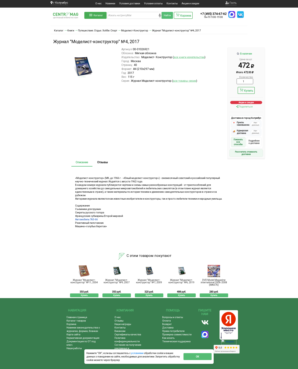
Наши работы (74, 348)
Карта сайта (73, 334)
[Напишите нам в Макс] (231, 14)
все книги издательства (189, 57)
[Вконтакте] (205, 322)
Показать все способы (238, 142)
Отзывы (102, 162)
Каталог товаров (76, 320)
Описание (82, 162)
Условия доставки (129, 3)
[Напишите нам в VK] (240, 14)
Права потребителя (173, 331)
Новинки (110, 3)
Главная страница (77, 317)
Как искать (168, 338)
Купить (248, 90)
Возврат (167, 324)
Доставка (167, 327)
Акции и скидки (190, 3)
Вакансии (120, 331)
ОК (197, 356)
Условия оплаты (153, 3)
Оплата (166, 320)
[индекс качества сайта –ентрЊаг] (228, 343)
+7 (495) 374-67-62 (213, 14)
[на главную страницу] (67, 22)
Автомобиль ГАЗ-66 (86, 219)
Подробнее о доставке (254, 142)
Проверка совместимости (177, 334)
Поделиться (245, 106)
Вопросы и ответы (172, 317)
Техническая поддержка (176, 341)
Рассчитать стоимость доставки (246, 153)
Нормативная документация (83, 338)
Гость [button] (233, 2)
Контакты (172, 3)
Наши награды (123, 324)
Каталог (98, 15)
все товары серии (184, 80)
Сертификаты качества (128, 334)
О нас (98, 3)
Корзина (71, 324)
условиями (137, 353)
